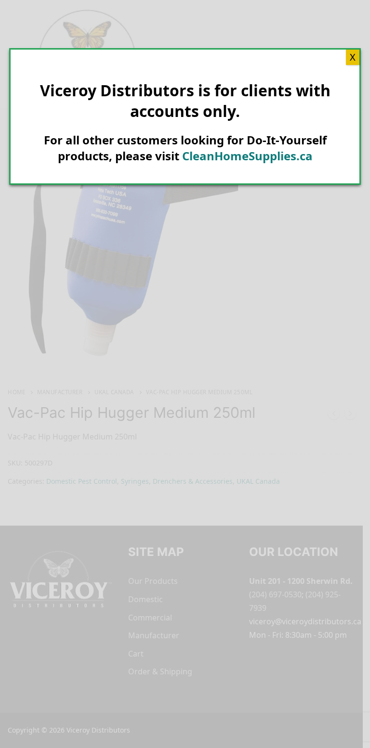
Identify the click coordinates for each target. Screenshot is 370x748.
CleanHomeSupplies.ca (247, 156)
